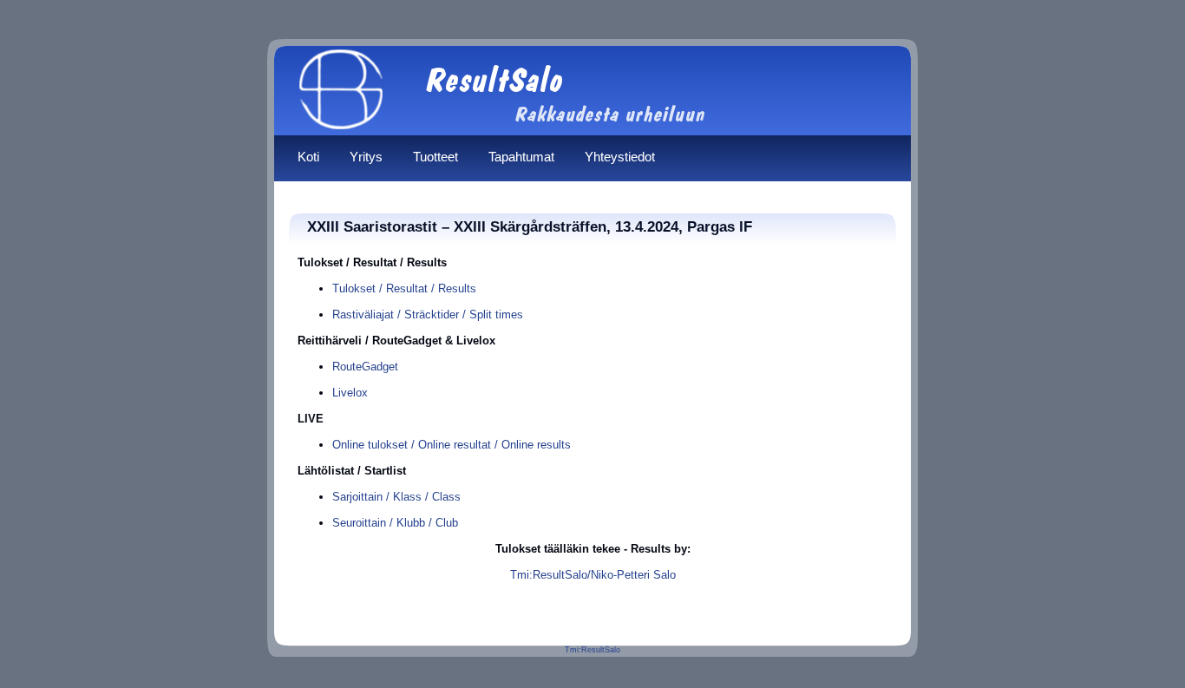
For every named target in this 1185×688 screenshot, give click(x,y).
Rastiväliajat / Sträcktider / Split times (427, 314)
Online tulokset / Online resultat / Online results (451, 444)
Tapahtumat (521, 156)
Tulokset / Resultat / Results (404, 288)
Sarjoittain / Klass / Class (396, 496)
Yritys (366, 156)
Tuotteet (435, 156)
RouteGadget (365, 366)
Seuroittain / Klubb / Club (395, 522)
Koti (308, 156)
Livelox (350, 392)
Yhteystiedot (620, 156)
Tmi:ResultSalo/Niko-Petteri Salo (593, 574)
